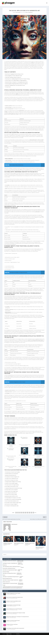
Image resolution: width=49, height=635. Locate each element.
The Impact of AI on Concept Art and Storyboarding (13, 499)
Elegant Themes (9, 633)
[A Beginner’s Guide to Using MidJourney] (10, 563)
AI (18, 100)
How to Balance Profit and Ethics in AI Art (11, 486)
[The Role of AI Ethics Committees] (4, 625)
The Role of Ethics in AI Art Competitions (11, 489)
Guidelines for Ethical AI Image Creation (13, 620)
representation (37, 211)
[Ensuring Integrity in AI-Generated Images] (4, 605)
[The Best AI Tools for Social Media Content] (4, 602)
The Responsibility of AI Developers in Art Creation (13, 497)
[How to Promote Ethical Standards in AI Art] (41, 541)
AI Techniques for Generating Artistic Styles (11, 505)
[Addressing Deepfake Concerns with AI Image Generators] (13, 586)
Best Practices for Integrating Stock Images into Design (15, 612)
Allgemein (11, 625)
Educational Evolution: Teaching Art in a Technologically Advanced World (16, 82)
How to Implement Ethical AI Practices (19, 544)
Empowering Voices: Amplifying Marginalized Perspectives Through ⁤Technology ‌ (17, 78)
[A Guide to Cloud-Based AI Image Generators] (11, 576)
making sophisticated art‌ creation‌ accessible (36, 139)
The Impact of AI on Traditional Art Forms (11, 478)
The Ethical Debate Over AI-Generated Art (11, 473)
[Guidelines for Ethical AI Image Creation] (4, 621)
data (23, 221)
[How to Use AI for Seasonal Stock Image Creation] (4, 598)
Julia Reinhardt (18, 12)
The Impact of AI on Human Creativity (11, 494)
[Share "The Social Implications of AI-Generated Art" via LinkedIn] (26, 513)
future (21, 169)
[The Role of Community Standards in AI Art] (8, 539)
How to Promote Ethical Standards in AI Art (12, 500)
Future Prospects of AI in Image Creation (11, 491)
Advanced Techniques (13, 617)
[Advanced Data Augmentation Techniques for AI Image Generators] (4, 617)
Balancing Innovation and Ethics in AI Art (11, 496)
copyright (5, 111)
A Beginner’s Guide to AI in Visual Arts (20, 561)
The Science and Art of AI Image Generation (12, 484)
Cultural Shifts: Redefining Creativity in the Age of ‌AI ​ (13, 77)
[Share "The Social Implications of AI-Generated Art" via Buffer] (28, 513)
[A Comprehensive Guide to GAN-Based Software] (11, 566)
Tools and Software (12, 602)
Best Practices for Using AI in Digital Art (11, 504)
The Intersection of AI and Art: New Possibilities (12, 472)
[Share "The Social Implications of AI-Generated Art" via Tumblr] (22, 513)
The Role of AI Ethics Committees (12, 624)
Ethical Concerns (8, 312)
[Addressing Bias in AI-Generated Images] (10, 583)
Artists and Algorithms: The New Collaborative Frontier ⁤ (13, 75)
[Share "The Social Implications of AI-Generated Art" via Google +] (20, 513)
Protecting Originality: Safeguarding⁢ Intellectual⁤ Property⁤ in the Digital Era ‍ (16, 83)
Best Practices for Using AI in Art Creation (11, 480)
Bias (23, 235)
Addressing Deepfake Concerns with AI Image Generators (12, 587)
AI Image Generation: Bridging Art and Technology (13, 481)
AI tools (42, 216)
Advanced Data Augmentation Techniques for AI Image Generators (17, 616)
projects (43, 316)
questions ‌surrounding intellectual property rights (35, 340)
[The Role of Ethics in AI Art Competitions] (30, 539)
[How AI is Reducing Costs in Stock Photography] (4, 609)
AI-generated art (21, 110)
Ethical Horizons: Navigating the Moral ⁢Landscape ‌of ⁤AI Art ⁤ (14, 74)
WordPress (18, 633)
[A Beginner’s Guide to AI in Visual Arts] (10, 560)
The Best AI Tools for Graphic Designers (11, 483)
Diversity (6, 149)
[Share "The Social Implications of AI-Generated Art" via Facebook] (16, 513)
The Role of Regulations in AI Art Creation (13, 593)
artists (28, 92)
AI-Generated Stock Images (13, 598)
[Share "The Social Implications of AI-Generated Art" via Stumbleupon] (29, 513)
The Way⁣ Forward (8, 86)
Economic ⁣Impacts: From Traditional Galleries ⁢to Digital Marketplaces (16, 80)
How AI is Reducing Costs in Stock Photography (14, 608)
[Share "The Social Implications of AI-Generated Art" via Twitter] (18, 513)
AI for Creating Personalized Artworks (11, 492)
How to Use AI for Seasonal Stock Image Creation (14, 597)
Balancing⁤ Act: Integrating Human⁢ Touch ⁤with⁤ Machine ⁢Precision (15, 85)
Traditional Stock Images (13, 613)
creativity (32, 62)
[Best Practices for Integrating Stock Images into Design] (4, 613)
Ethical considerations (9, 158)
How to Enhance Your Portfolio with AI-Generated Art (15, 628)
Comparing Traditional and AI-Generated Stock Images (13, 488)
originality (16, 93)
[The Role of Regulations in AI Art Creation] (4, 594)
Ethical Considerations (29, 12)
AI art (17, 226)
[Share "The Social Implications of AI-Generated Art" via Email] (31, 513)
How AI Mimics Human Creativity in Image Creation (13, 502)
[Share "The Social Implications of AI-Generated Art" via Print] (33, 513)
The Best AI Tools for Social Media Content (13, 601)
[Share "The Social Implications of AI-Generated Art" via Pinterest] (24, 513)
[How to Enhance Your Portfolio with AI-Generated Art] (4, 629)
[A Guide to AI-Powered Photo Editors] (9, 573)
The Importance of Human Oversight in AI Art (12, 476)
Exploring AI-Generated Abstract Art (10, 475)
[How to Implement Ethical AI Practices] (19, 539)
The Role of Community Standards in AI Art (7, 544)
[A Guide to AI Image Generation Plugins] (10, 569)
